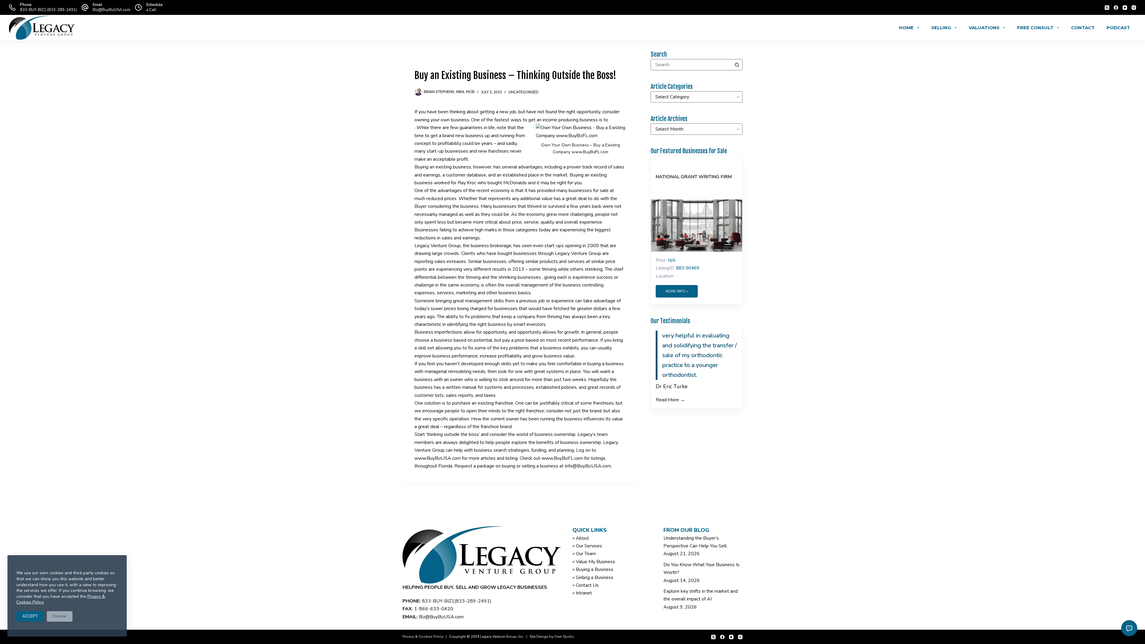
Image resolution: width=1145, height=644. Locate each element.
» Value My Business (593, 561)
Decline (59, 616)
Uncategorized (523, 92)
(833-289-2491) (472, 601)
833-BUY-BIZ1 (438, 601)
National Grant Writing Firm (694, 177)
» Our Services (587, 546)
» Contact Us (585, 585)
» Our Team (584, 553)
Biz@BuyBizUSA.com (111, 10)
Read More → (670, 400)
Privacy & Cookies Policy (423, 636)
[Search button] (736, 64)
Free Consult (1035, 27)
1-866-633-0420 (433, 609)
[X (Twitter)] (1107, 7)
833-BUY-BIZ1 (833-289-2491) (48, 10)
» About (580, 538)
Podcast (1118, 27)
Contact (1083, 27)
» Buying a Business (592, 569)
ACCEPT (30, 616)
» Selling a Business (592, 577)
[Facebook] (1116, 7)
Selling (941, 27)
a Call (151, 10)
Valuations (984, 27)
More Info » (677, 291)
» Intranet (582, 593)
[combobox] (691, 64)
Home (906, 27)
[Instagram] (1134, 7)
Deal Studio (564, 636)
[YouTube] (1125, 7)
